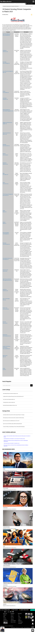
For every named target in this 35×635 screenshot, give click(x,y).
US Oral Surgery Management (8, 194)
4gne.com (4, 72)
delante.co (4, 223)
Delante (4, 222)
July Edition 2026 (26, 617)
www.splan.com (5, 174)
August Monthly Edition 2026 (26, 614)
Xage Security (5, 355)
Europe (19, 619)
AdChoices (12, 619)
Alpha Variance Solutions (7, 279)
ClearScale (4, 144)
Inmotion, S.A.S (5, 269)
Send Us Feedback (13, 620)
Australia (19, 617)
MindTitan (5, 289)
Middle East (20, 620)
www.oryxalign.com (6, 63)
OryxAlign (4, 62)
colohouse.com (5, 51)
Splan (4, 173)
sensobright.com (5, 259)
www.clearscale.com (6, 145)
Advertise (12, 616)
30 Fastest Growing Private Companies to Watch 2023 (10, 6)
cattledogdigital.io (6, 233)
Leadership (4, 619)
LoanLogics (5, 98)
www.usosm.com (6, 195)
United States (20, 623)
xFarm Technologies (6, 298)
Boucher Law (5, 307)
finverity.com (5, 323)
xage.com (4, 356)
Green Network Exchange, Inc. (8, 71)
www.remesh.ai (5, 154)
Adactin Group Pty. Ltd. (7, 132)
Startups (4, 617)
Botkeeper (4, 243)
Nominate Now (5, 620)
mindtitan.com (5, 290)
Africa (19, 616)
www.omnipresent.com (7, 335)
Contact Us (12, 617)
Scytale (4, 368)
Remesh (4, 153)
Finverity (4, 321)
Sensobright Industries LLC (7, 258)
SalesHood (4, 162)
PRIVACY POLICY (18, 627)
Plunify (4, 91)
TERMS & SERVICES (13, 627)
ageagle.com (5, 123)
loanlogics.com (5, 99)
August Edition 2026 (29, 614)
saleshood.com (5, 164)
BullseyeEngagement (6, 109)
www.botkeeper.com (6, 244)
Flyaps (4, 210)
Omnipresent (5, 334)
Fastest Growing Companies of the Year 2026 (32, 614)
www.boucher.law (6, 309)
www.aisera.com (5, 183)
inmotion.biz (5, 271)
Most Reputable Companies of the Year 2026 (29, 617)
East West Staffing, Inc (6, 33)
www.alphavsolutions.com (7, 280)
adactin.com (5, 134)
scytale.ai (4, 369)
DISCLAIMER (21, 627)
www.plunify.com (6, 92)
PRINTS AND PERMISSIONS (27, 627)
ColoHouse (4, 50)
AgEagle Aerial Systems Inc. (7, 122)
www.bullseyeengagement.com (8, 110)
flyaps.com (4, 211)
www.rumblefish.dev (6, 348)
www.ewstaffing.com (6, 35)
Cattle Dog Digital (6, 232)
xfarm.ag (4, 299)
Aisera (4, 182)
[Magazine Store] (2, 629)
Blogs (4, 616)
